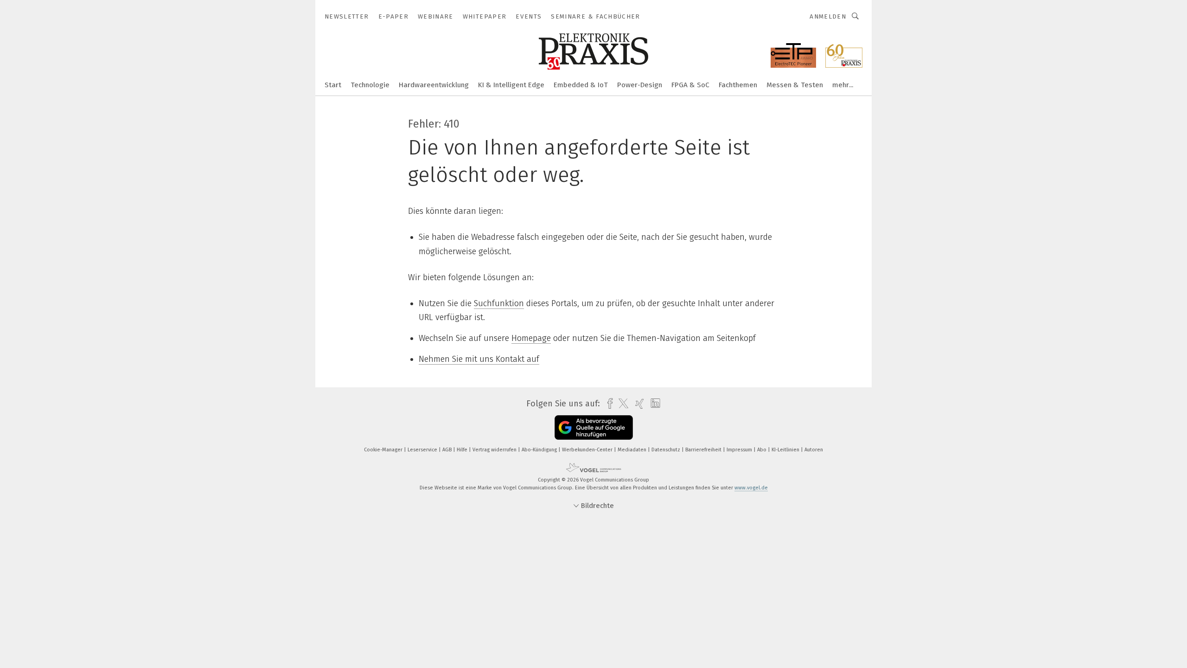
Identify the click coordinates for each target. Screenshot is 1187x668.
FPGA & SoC (690, 85)
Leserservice (423, 450)
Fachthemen (738, 85)
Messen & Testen (794, 85)
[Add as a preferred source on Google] (594, 427)
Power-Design (639, 85)
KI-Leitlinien (786, 450)
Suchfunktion (499, 303)
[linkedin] (653, 404)
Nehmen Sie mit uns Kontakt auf (479, 359)
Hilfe (463, 450)
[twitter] (621, 403)
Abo (762, 450)
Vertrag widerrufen (495, 450)
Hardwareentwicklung (434, 85)
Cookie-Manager (384, 450)
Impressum (740, 450)
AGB (447, 450)
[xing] (637, 404)
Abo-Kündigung (540, 450)
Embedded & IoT (581, 85)
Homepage (531, 338)
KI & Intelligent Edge (511, 85)
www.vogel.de (751, 488)
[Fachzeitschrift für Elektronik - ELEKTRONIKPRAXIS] (333, 84)
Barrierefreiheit (704, 450)
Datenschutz (666, 450)
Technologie (370, 85)
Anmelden (828, 16)
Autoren (813, 450)
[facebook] (608, 404)
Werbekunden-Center (588, 450)
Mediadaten (633, 450)
